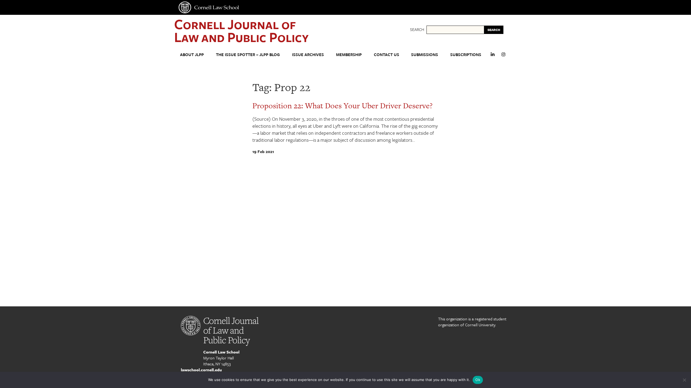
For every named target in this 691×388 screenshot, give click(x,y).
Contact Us (386, 54)
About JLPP (192, 54)
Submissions (424, 54)
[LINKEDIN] (492, 56)
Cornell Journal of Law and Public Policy (241, 30)
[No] (684, 380)
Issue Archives (308, 54)
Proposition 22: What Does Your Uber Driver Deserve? (342, 105)
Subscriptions (465, 54)
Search (417, 29)
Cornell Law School (221, 352)
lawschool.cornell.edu (201, 370)
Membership (349, 54)
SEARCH (493, 29)
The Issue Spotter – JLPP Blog (248, 54)
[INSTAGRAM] (503, 56)
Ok (477, 379)
